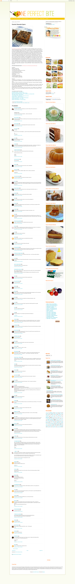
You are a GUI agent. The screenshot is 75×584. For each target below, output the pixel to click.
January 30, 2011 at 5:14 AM (18, 156)
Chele (15, 297)
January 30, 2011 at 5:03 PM (18, 403)
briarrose (15, 423)
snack (28, 102)
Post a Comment (15, 548)
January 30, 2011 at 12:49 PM (18, 333)
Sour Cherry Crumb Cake (54, 370)
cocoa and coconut (17, 176)
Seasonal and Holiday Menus (34, 18)
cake (57, 413)
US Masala (15, 315)
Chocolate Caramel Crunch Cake (55, 365)
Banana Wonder (16, 117)
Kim (15, 214)
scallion (47, 424)
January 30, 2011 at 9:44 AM (18, 250)
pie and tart (60, 420)
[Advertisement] (37, 5)
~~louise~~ (16, 451)
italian (51, 418)
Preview (47, 24)
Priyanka (15, 346)
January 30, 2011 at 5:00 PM (18, 397)
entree (57, 417)
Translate (52, 93)
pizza (46, 421)
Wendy (15, 291)
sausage (60, 423)
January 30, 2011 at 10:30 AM (18, 266)
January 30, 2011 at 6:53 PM (18, 433)
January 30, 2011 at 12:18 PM (18, 304)
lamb (55, 418)
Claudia (15, 400)
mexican (62, 419)
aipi (14, 312)
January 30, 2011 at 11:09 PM (18, 497)
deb (14, 385)
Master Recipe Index (17, 18)
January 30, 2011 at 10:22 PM (18, 481)
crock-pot (52, 416)
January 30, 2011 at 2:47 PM (18, 372)
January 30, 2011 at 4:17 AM (18, 135)
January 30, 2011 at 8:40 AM (18, 229)
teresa (15, 406)
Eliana (15, 341)
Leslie (15, 258)
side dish (57, 424)
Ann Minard (16, 325)
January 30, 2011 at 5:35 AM (18, 166)
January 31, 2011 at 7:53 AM (18, 528)
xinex (15, 416)
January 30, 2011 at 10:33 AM (18, 273)
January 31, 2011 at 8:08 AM (18, 533)
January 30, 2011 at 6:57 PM (18, 438)
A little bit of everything (17, 514)
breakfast (52, 413)
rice (54, 422)
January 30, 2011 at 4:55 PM (18, 382)
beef (60, 412)
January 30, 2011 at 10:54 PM (18, 486)
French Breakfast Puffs (50, 390)
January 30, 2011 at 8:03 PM (18, 448)
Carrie (15, 181)
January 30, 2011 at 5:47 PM (18, 420)
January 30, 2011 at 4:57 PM (18, 392)
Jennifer (15, 209)
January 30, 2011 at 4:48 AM (18, 147)
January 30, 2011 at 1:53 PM (18, 354)
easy (23, 102)
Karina (15, 428)
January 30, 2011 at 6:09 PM (18, 425)
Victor (15, 380)
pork (50, 421)
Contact (47, 18)
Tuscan (47, 412)
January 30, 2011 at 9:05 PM (18, 466)
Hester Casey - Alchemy (17, 357)
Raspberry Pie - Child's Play (54, 375)
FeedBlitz (53, 24)
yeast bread (59, 426)
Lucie (15, 302)
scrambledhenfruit (17, 484)
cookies (47, 416)
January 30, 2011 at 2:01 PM (18, 361)
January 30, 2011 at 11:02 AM (18, 278)
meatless (57, 419)
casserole (61, 413)
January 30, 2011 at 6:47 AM (18, 185)
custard (60, 416)
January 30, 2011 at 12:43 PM (18, 322)
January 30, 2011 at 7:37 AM (18, 200)
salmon (62, 422)
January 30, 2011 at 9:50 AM (18, 255)
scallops (50, 424)
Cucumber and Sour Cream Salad (55, 385)
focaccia (61, 417)
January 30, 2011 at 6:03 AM (18, 173)
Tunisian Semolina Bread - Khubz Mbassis (56, 394)
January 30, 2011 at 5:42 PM (18, 413)
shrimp (53, 424)
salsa (48, 423)
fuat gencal (16, 169)
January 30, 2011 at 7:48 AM (18, 206)
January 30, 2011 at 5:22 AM (18, 161)
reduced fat (25, 102)
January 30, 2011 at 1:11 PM (18, 348)
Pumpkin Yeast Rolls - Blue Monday (56, 360)
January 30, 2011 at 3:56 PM (18, 377)
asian (56, 412)
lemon (59, 418)
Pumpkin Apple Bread (54, 404)
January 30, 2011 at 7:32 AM (18, 195)
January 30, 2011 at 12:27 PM (18, 316)
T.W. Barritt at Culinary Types (18, 253)
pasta (53, 420)
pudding (58, 421)
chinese (60, 414)
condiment (59, 415)
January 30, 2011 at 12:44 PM (18, 327)
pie (56, 420)
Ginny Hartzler (16, 330)
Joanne (15, 203)
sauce (56, 423)
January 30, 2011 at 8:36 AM (18, 218)
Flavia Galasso (16, 351)
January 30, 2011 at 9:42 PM (18, 472)
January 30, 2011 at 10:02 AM (18, 261)
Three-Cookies (16, 123)
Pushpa (15, 286)
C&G (15, 242)
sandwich (52, 423)
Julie (15, 395)
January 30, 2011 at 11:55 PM (18, 517)
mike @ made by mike (17, 264)
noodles (49, 420)
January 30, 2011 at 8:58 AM (18, 234)
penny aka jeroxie (16, 159)
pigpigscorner (16, 411)
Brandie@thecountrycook (18, 269)
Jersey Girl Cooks (17, 281)
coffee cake (53, 415)
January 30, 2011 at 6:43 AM (18, 178)
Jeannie (15, 164)
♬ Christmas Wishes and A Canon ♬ (56, 399)
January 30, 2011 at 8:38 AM (18, 223)
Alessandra (16, 128)
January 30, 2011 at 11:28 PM (18, 506)
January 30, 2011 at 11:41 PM (18, 511)
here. (56, 34)
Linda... (15, 226)
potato (54, 421)
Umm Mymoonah (16, 107)
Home (12, 18)
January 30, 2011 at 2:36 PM (18, 367)
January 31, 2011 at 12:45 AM (18, 522)
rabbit (51, 422)
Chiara (15, 237)
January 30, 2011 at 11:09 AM (18, 283)
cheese (49, 414)
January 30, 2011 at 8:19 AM (18, 211)
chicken (54, 414)
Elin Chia (15, 500)
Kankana (15, 469)
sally (15, 307)
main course (50, 419)
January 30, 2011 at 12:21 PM (18, 309)
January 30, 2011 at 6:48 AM (18, 190)
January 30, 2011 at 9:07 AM (18, 239)
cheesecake (18, 102)
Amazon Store (42, 18)
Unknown (15, 319)
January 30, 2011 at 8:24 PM (18, 458)
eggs (53, 417)
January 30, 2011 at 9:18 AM (18, 244)
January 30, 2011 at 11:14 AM (18, 299)
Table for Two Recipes (25, 18)
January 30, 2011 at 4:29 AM (18, 141)
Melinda (15, 475)
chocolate (47, 415)
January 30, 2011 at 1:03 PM (18, 338)
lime (62, 418)
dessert (21, 102)
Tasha (15, 489)
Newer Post (13, 550)
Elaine (15, 544)
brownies (15, 102)
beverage (47, 413)
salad (58, 422)
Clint (15, 198)
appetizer (51, 412)
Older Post (41, 550)
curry (56, 416)
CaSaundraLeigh (16, 247)
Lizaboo (15, 193)
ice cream (47, 418)
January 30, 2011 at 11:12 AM (18, 288)
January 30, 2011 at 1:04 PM (18, 343)
